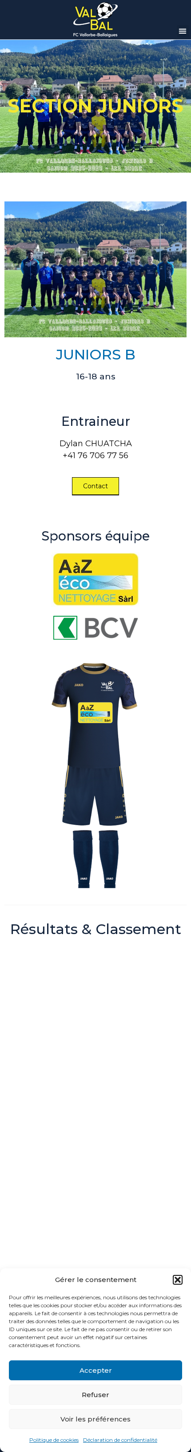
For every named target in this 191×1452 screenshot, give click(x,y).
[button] (177, 1279)
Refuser (95, 1394)
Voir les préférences (95, 1419)
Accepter (96, 1370)
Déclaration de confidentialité (120, 1440)
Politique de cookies (54, 1440)
